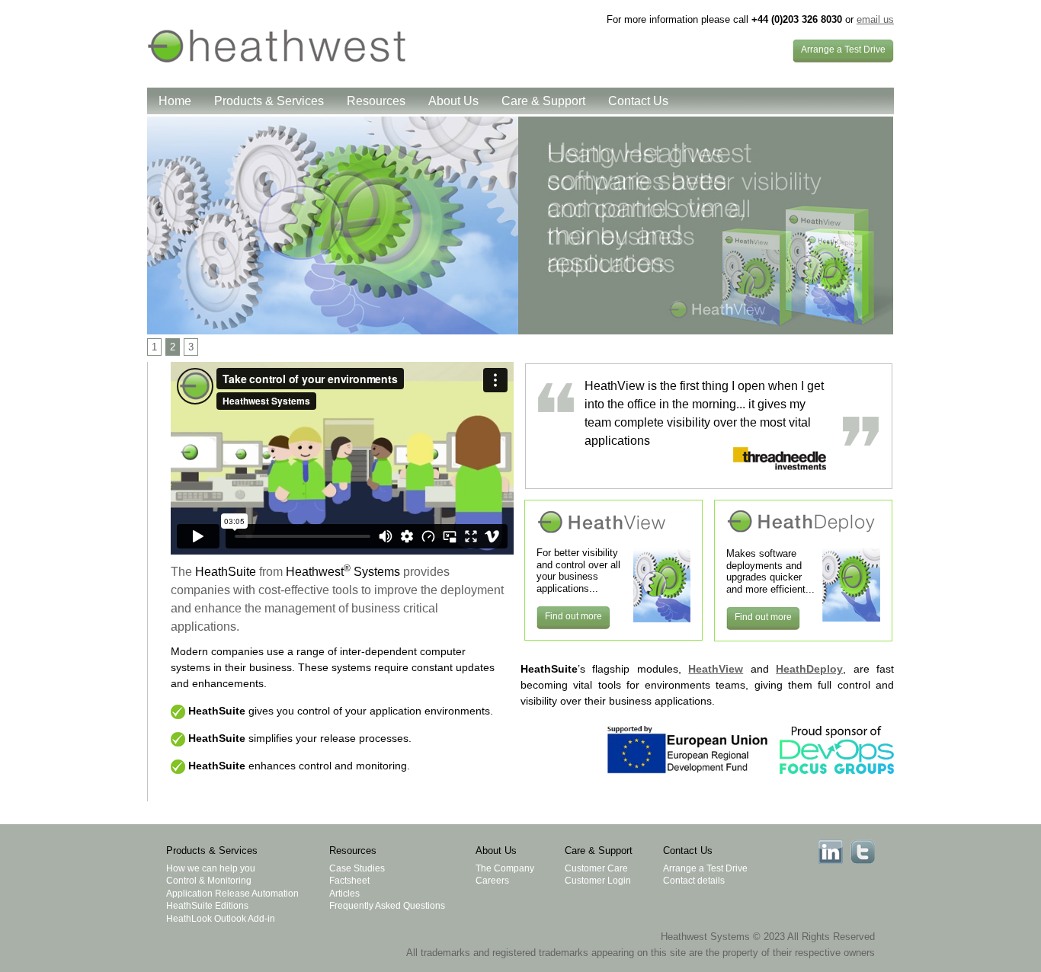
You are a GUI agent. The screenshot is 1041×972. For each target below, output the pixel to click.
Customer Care (596, 868)
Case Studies (357, 868)
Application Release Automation (232, 893)
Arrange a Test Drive (705, 868)
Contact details (694, 880)
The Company (505, 868)
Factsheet (349, 880)
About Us (453, 100)
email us (875, 19)
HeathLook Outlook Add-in (220, 918)
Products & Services (269, 100)
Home (175, 100)
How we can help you (210, 868)
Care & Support (543, 100)
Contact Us (638, 100)
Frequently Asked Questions (387, 905)
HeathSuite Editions (207, 905)
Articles (344, 893)
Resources (376, 100)
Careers (492, 880)
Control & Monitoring (208, 880)
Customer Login (598, 880)
